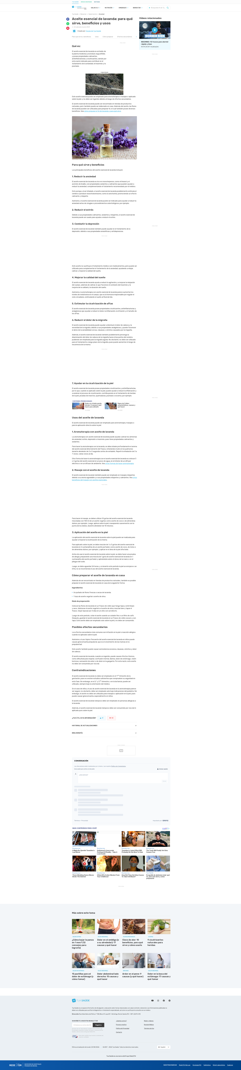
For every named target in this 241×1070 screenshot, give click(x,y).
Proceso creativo (121, 1024)
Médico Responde (86, 2)
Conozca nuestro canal (152, 1001)
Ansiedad (101, 14)
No (112, 718)
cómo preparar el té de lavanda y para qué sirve (102, 111)
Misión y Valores (149, 1021)
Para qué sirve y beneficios (81, 37)
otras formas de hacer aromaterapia (119, 463)
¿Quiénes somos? (121, 1021)
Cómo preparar (108, 37)
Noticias (97, 2)
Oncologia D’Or (197, 1065)
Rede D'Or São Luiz (184, 1065)
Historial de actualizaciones (84, 725)
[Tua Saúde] (79, 7)
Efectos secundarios (124, 37)
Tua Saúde (75, 2)
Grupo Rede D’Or (130, 1056)
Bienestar (83, 14)
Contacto (119, 1032)
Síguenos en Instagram (158, 1001)
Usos (96, 37)
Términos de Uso (149, 1028)
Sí (102, 718)
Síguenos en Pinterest (169, 1001)
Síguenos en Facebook (164, 1001)
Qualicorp (230, 1065)
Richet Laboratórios (219, 1065)
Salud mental (93, 14)
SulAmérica (207, 1065)
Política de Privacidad (122, 1028)
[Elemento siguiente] (135, 37)
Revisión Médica (149, 1024)
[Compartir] (67, 19)
